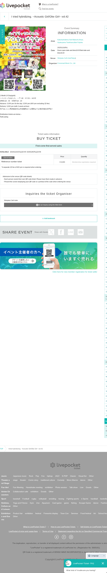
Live (81, 487)
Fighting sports (73, 499)
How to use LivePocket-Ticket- (63, 527)
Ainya (81, 40)
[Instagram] (72, 537)
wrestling (52, 499)
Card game (57, 503)
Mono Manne (72, 480)
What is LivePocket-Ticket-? (34, 527)
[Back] (4, 16)
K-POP (65, 476)
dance (82, 480)
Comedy (60, 480)
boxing (61, 499)
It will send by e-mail (81, 232)
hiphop (50, 476)
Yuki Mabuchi (74, 40)
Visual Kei (82, 476)
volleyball (42, 499)
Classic (73, 476)
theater (23, 480)
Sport (3, 499)
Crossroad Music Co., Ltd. (66, 63)
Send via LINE (71, 232)
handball (94, 499)
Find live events (48, 9)
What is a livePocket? (50, 4)
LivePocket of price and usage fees (23, 531)
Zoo (38, 503)
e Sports (84, 499)
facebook (61, 232)
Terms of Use (47, 531)
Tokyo (73, 58)
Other (91, 476)
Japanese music (19, 476)
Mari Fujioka (78, 42)
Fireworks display (51, 513)
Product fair (18, 513)
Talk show (73, 487)
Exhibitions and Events (5, 516)
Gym (32, 503)
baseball (16, 499)
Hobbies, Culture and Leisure (6, 506)
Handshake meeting (34, 487)
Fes (42, 476)
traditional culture (48, 480)
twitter (51, 232)
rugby (34, 499)
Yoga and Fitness (20, 503)
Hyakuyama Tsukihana (65, 42)
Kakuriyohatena (63, 40)
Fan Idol (5, 487)
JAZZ (57, 476)
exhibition (49, 487)
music (4, 476)
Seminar (74, 513)
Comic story (33, 480)
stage (15, 480)
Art (94, 513)
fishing (74, 503)
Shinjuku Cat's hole (64, 58)
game (66, 503)
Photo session (61, 487)
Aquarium (46, 503)
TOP (1, 449)
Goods (88, 487)
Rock (31, 476)
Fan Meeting (18, 487)
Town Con (64, 513)
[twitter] (58, 537)
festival (38, 513)
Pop (37, 476)
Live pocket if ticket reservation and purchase (15, 6)
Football (25, 499)
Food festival (86, 513)
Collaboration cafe (20, 492)
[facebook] (65, 537)
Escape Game (85, 503)
